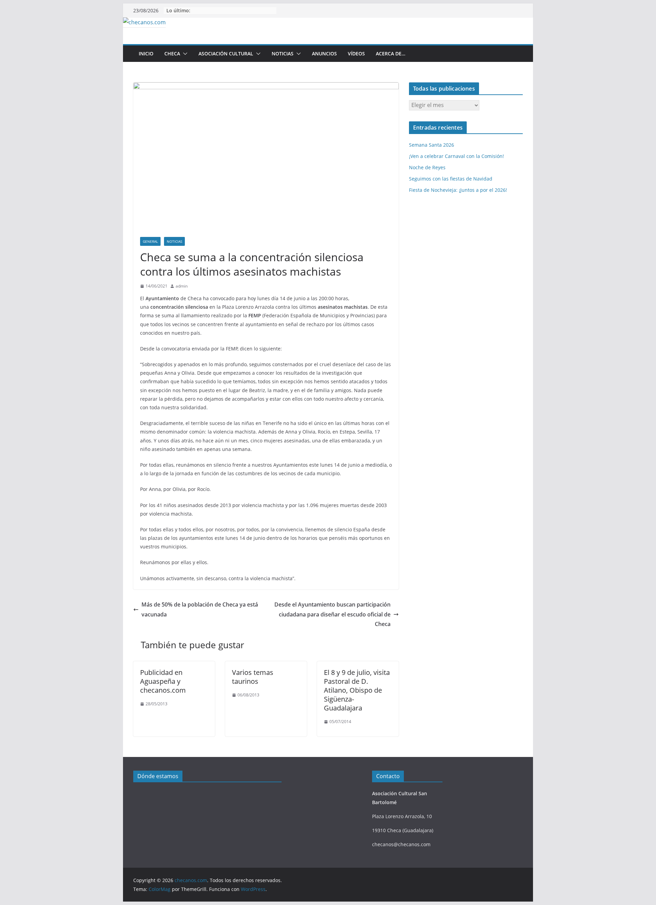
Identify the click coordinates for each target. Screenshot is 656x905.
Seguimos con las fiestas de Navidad (450, 178)
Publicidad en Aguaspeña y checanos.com (163, 681)
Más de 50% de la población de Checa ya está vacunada (199, 609)
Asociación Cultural (226, 53)
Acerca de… (390, 53)
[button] (184, 53)
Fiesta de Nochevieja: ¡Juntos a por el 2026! (458, 190)
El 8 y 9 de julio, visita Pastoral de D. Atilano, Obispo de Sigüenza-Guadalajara (357, 690)
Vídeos (356, 53)
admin (182, 286)
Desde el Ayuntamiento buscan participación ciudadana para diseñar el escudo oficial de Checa (332, 614)
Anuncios (324, 53)
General (150, 241)
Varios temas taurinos (252, 677)
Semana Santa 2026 (431, 145)
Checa (172, 53)
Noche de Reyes (427, 167)
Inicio (146, 53)
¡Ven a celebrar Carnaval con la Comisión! (456, 156)
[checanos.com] (144, 22)
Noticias (282, 53)
